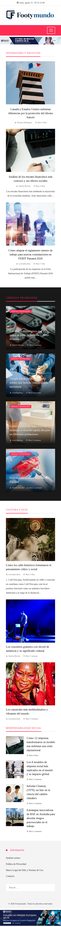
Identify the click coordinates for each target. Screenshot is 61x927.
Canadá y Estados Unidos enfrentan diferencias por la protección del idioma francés (30, 113)
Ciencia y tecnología (20, 311)
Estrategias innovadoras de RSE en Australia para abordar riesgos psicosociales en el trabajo (41, 818)
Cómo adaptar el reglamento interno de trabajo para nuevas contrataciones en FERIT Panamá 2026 (30, 254)
